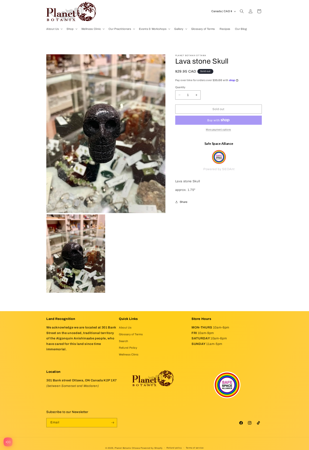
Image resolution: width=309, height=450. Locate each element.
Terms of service (195, 448)
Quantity (180, 87)
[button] (54, 29)
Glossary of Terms (131, 334)
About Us (125, 327)
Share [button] (183, 201)
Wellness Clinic (129, 354)
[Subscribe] (112, 422)
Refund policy (174, 448)
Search (123, 341)
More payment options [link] (218, 129)
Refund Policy (128, 347)
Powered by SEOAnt (218, 169)
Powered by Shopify (152, 448)
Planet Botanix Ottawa (127, 448)
